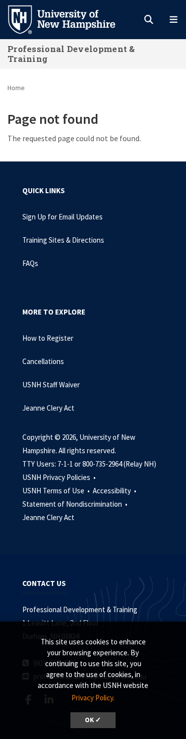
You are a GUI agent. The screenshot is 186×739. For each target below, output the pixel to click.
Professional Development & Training (71, 53)
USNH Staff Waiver (51, 384)
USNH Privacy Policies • (59, 477)
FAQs (30, 263)
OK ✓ (93, 720)
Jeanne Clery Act (48, 408)
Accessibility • (115, 490)
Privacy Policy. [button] (93, 697)
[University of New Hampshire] (69, 19)
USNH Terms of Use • (56, 490)
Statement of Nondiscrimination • (75, 504)
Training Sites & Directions (63, 240)
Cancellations (43, 361)
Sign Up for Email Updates (62, 216)
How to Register (47, 338)
